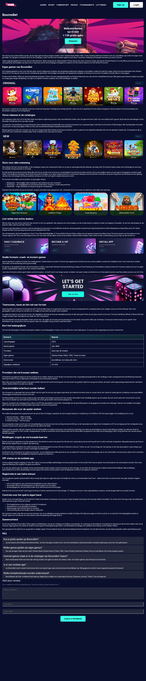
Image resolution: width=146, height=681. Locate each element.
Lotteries (101, 5)
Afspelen (73, 41)
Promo (74, 5)
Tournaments (87, 5)
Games (43, 5)
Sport (51, 5)
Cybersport (62, 5)
